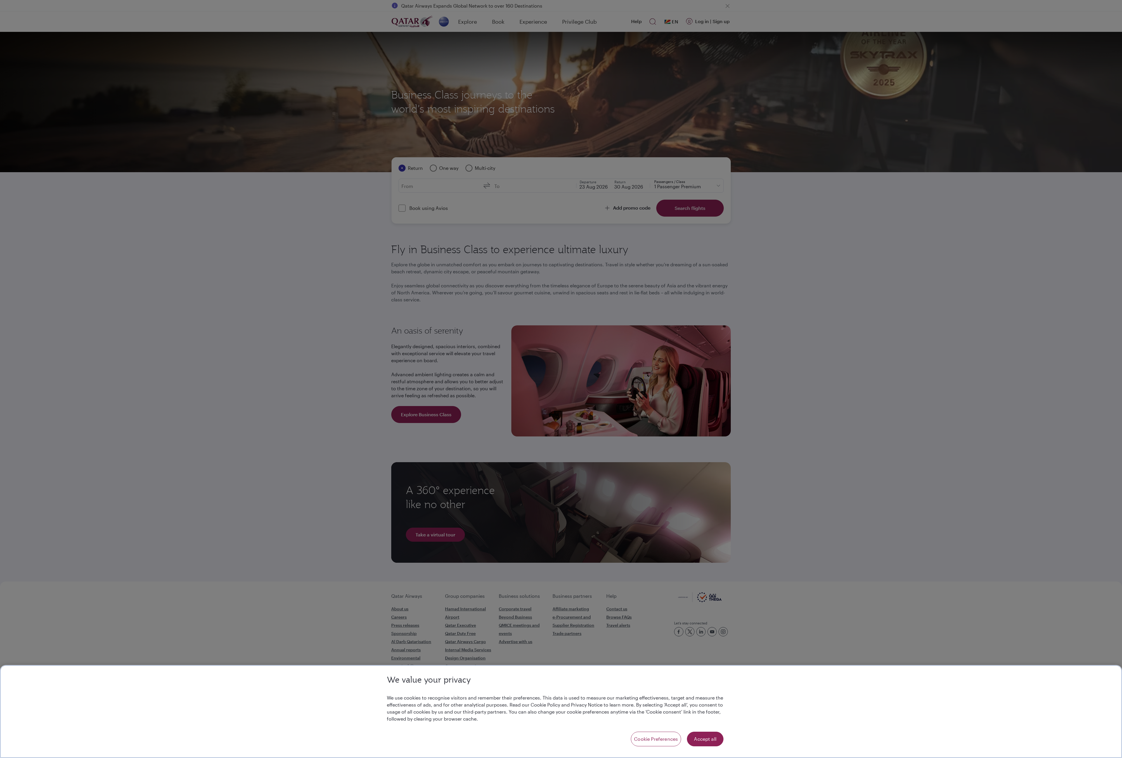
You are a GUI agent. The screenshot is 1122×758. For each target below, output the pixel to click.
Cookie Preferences (656, 739)
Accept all (705, 739)
